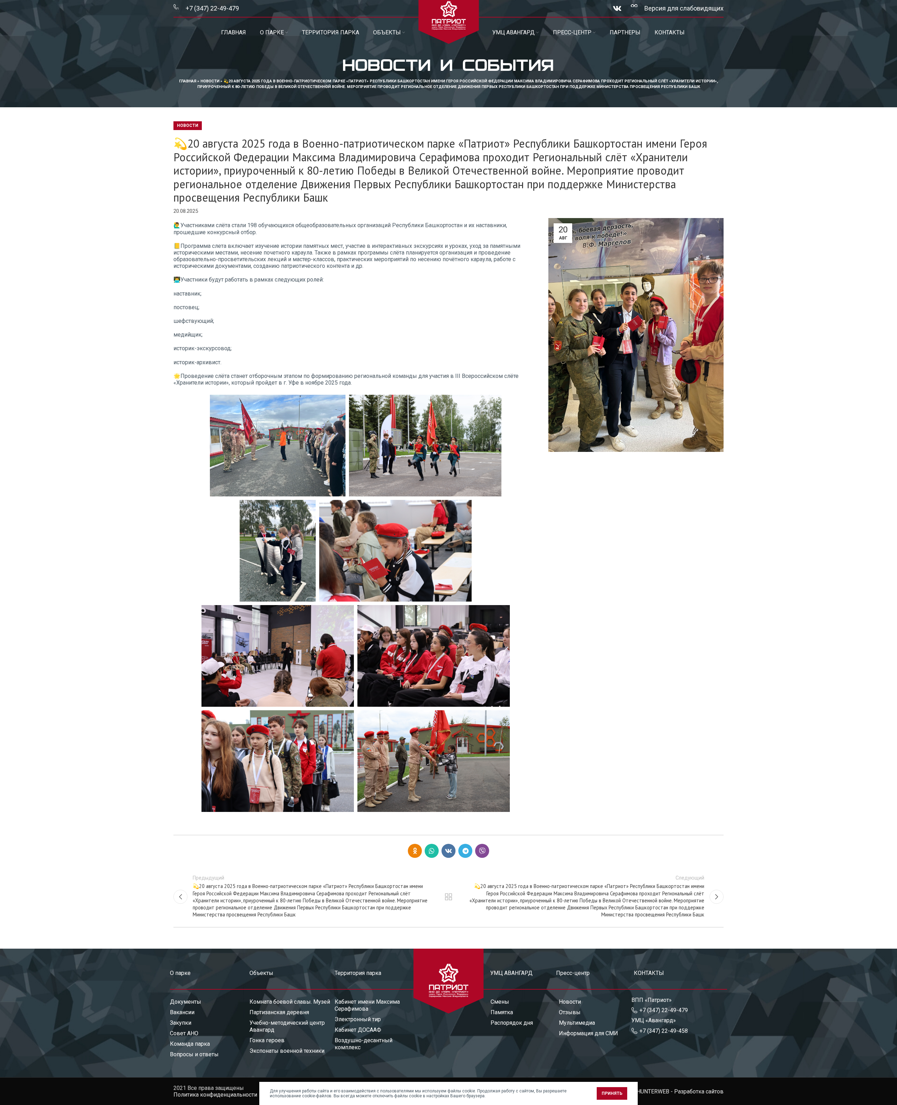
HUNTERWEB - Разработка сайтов (680, 1091)
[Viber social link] (482, 851)
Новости (209, 81)
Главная (187, 81)
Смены (500, 1001)
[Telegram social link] (465, 851)
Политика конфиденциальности (215, 1094)
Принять (612, 1093)
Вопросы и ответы (194, 1054)
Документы (185, 1001)
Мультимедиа (577, 1022)
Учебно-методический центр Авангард (287, 1026)
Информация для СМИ (588, 1033)
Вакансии (182, 1012)
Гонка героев (267, 1040)
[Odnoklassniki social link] (415, 851)
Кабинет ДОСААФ (358, 1029)
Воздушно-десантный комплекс (363, 1044)
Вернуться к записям (449, 897)
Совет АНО (184, 1033)
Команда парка (190, 1043)
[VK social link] (617, 8)
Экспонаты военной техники (286, 1051)
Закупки (180, 1022)
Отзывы (570, 1012)
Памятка (502, 1012)
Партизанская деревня (279, 1012)
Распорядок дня (512, 1022)
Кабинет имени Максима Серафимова (367, 1005)
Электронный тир (358, 1019)
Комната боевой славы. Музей (289, 1001)
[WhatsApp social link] (432, 851)
